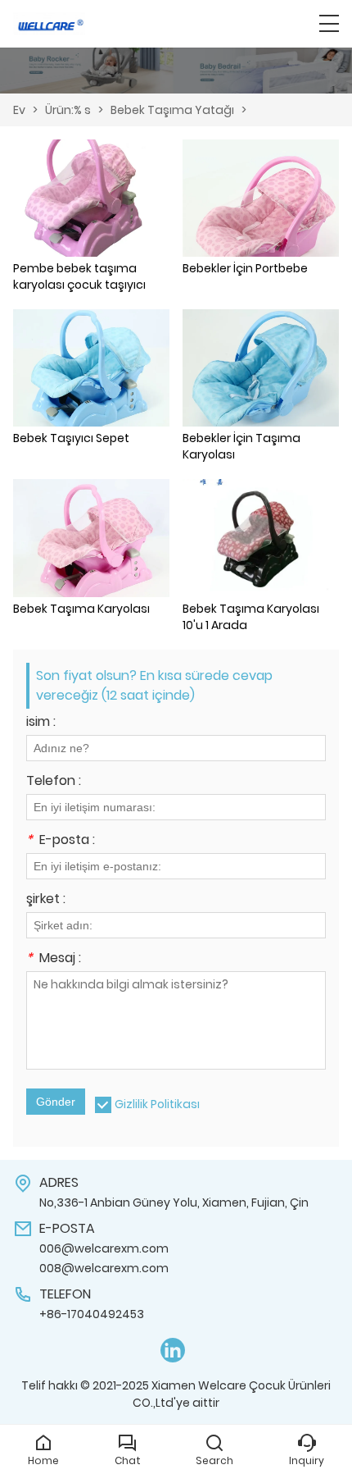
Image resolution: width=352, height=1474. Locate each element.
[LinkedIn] (173, 1350)
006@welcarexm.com (104, 1248)
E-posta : (60, 841)
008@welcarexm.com (104, 1268)
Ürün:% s (68, 110)
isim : (41, 723)
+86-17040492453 (91, 1314)
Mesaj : (53, 959)
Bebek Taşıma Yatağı (172, 110)
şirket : (45, 900)
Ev (19, 110)
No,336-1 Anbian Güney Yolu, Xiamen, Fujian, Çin (174, 1202)
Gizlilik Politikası (157, 1104)
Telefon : (53, 782)
